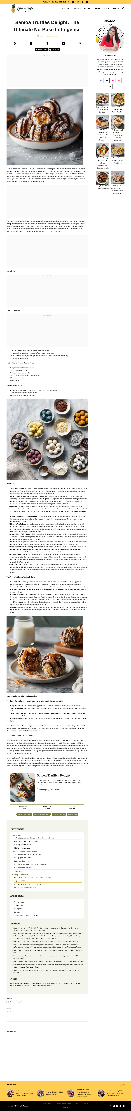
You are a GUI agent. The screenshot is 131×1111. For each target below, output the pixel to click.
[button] (81, 835)
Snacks (116, 8)
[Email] (80, 43)
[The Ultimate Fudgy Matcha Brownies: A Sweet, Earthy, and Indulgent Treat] (101, 1093)
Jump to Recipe (42, 49)
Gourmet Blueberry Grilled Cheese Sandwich (102, 109)
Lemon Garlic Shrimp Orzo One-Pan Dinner (118, 160)
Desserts (87, 8)
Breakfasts (66, 8)
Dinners (77, 8)
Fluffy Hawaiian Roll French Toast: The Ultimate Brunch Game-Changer (24, 1093)
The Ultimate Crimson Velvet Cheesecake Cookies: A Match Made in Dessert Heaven (85, 1093)
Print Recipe (55, 49)
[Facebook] (68, 2)
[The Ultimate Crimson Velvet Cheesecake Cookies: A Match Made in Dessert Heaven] (71, 1093)
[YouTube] (87, 2)
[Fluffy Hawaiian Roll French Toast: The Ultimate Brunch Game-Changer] (10, 1093)
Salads (106, 8)
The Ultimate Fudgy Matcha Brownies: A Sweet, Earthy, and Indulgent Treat (115, 1093)
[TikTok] (82, 2)
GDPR (77, 1104)
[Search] (123, 8)
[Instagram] (73, 2)
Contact (65, 1108)
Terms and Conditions (64, 1104)
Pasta (97, 8)
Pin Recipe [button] (55, 790)
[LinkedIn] (63, 43)
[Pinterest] (78, 2)
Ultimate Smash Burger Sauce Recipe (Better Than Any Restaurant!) (117, 135)
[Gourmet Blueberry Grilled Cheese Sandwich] (40, 1093)
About (86, 1104)
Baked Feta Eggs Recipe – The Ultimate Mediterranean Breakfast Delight (102, 163)
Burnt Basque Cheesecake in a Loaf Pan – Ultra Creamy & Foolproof (102, 135)
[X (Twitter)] (31, 43)
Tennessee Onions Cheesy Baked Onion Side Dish (117, 109)
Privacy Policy (47, 1104)
